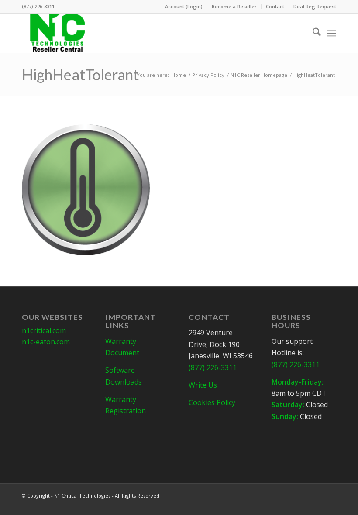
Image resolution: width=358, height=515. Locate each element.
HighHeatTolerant (80, 74)
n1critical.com (44, 330)
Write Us (203, 385)
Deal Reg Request (314, 6)
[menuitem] (184, 6)
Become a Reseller (234, 6)
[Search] (312, 33)
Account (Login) (184, 6)
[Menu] (331, 33)
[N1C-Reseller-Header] (57, 33)
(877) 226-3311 (38, 6)
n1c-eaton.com (46, 342)
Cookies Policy (212, 402)
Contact (275, 6)
